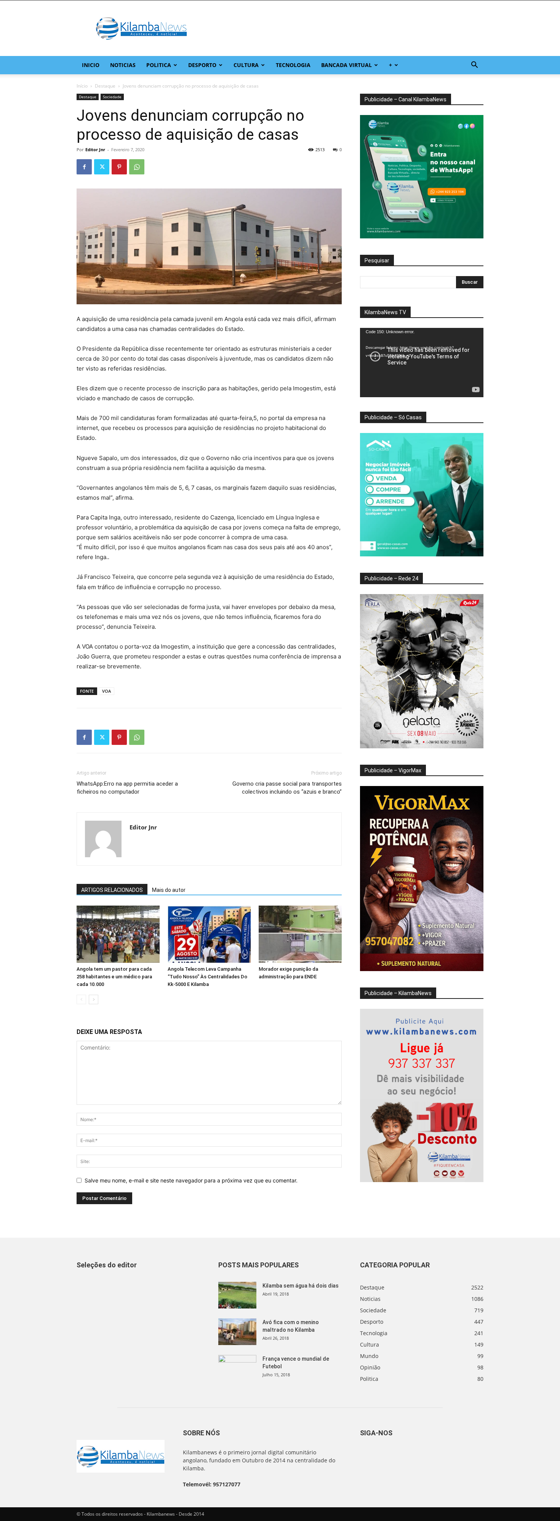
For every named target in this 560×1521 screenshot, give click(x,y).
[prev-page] (81, 999)
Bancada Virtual (346, 65)
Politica (158, 65)
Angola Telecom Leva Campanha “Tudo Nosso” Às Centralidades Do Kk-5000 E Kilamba (207, 976)
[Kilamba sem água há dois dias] (237, 1295)
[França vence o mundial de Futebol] (237, 1368)
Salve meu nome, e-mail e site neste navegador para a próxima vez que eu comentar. (191, 1180)
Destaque (105, 86)
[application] (421, 362)
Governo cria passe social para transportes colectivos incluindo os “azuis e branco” (287, 787)
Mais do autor (169, 890)
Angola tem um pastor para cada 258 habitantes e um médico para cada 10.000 (114, 976)
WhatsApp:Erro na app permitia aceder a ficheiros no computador (127, 787)
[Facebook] (84, 166)
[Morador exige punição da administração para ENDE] (300, 934)
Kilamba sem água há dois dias (300, 1286)
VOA (106, 691)
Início (82, 86)
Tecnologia (293, 65)
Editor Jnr (95, 149)
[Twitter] (101, 166)
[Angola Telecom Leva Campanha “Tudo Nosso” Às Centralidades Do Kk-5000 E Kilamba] (209, 934)
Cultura (246, 65)
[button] (474, 65)
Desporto (202, 65)
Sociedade (112, 96)
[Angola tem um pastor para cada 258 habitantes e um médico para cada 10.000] (118, 934)
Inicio (90, 65)
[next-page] (93, 999)
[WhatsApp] (136, 166)
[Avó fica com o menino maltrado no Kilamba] (237, 1331)
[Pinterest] (119, 166)
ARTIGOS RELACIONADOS (112, 890)
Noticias (123, 65)
